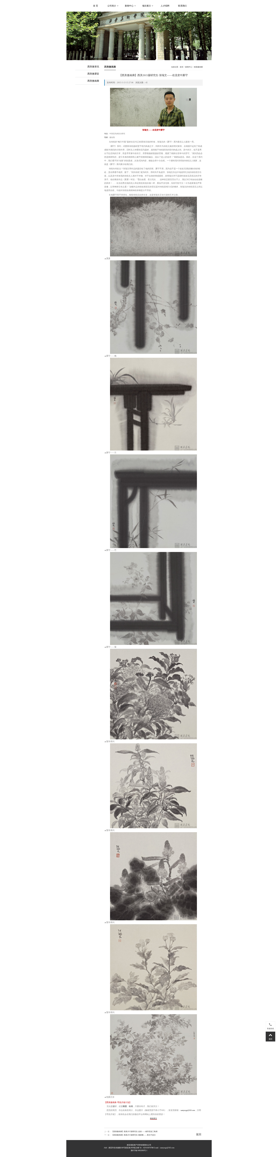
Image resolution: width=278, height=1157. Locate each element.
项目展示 (146, 6)
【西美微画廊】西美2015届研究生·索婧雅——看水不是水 (134, 1135)
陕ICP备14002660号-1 (139, 1150)
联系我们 (182, 6)
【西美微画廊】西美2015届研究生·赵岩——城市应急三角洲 (134, 1131)
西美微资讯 (93, 66)
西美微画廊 (93, 81)
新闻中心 (129, 6)
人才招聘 (165, 6)
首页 (181, 67)
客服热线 (270, 1029)
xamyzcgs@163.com (188, 1110)
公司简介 (112, 6)
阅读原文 (153, 1118)
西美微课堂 (93, 73)
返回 (198, 1134)
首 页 (95, 6)
